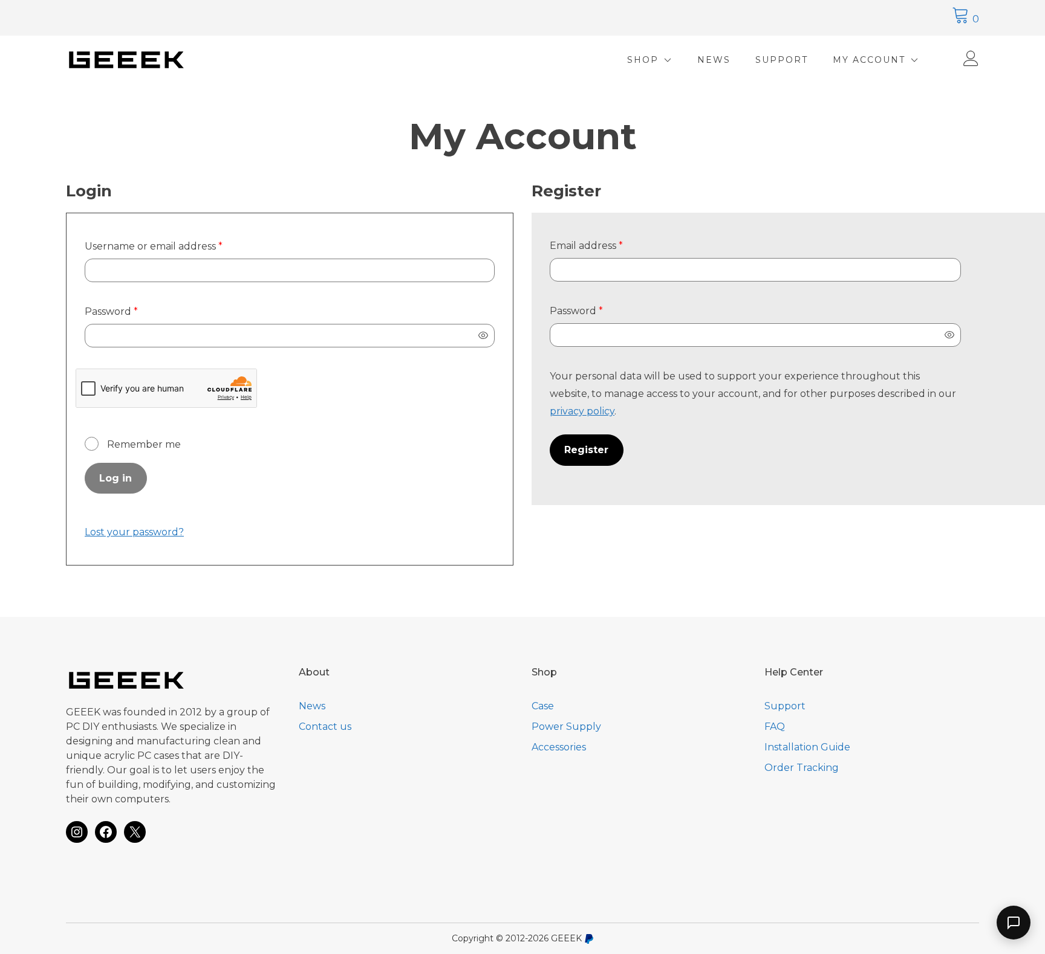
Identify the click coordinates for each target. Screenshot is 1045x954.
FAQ (774, 726)
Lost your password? (134, 532)
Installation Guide (807, 747)
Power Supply (566, 726)
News (714, 59)
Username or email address (176, 246)
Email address (609, 245)
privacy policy (582, 411)
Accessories (559, 747)
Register (586, 450)
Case (543, 706)
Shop (643, 59)
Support (781, 59)
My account (869, 59)
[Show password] (483, 335)
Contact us (325, 726)
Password (134, 311)
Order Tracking (801, 767)
